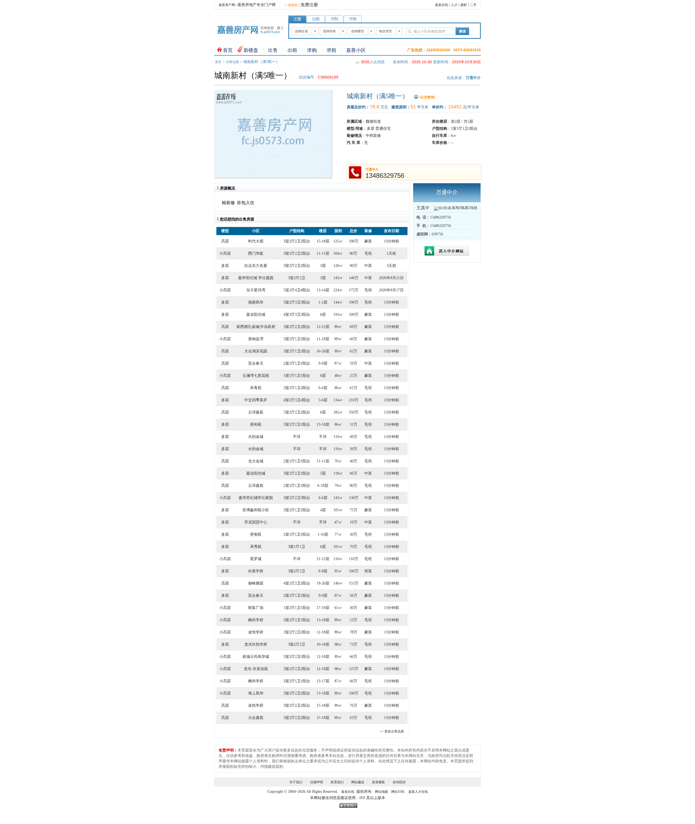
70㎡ (338, 461)
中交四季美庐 (255, 400)
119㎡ (338, 437)
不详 (297, 437)
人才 (454, 5)
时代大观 (255, 241)
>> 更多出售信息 (392, 731)
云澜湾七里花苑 (255, 376)
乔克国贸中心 (255, 522)
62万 (353, 351)
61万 (353, 388)
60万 (353, 339)
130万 (353, 498)
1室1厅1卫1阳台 (296, 376)
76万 (353, 705)
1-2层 (322, 302)
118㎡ (338, 473)
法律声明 (316, 782)
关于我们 (295, 782)
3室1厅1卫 (296, 547)
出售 (273, 50)
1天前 (391, 253)
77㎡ (338, 534)
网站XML (398, 792)
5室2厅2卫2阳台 (296, 412)
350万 (353, 412)
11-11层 (323, 253)
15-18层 (323, 241)
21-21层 (323, 559)
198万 (353, 302)
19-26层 (323, 583)
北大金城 (255, 461)
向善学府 (255, 571)
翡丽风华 (255, 302)
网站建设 (357, 782)
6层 (323, 314)
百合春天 (255, 363)
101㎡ (338, 547)
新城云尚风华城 (255, 657)
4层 (323, 510)
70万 (353, 547)
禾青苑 (255, 388)
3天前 (391, 266)
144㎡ (338, 302)
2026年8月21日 (391, 278)
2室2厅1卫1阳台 (296, 363)
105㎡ (338, 510)
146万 (353, 278)
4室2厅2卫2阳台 (296, 583)
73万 (353, 644)
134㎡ (338, 400)
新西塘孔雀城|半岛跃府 (255, 327)
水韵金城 (255, 437)
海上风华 (255, 693)
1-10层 (322, 534)
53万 (353, 620)
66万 (353, 473)
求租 (331, 50)
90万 (353, 266)
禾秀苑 (255, 547)
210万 (353, 400)
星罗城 (255, 559)
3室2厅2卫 (296, 278)
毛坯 (368, 253)
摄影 (463, 5)
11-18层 (323, 339)
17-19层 (323, 608)
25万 (353, 376)
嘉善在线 (441, 5)
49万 (353, 437)
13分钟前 (391, 241)
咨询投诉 (399, 782)
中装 (368, 266)
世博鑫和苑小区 (255, 510)
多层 (225, 266)
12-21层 (323, 327)
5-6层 (322, 400)
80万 (353, 253)
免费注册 (309, 4)
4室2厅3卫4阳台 (296, 400)
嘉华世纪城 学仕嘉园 (255, 278)
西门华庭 (255, 253)
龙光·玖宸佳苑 (256, 669)
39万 (353, 449)
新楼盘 (251, 50)
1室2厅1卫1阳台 (296, 608)
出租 (292, 50)
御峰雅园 (255, 583)
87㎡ (338, 363)
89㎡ (338, 327)
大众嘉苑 (255, 718)
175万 (353, 290)
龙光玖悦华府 (255, 644)
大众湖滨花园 (255, 351)
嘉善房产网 (227, 5)
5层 (323, 473)
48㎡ (338, 376)
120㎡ (338, 266)
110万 (353, 559)
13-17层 (323, 681)
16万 (353, 522)
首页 (228, 50)
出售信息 (232, 62)
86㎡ (338, 388)
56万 (353, 595)
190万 (353, 241)
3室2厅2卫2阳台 (296, 241)
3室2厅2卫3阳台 (296, 498)
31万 (353, 424)
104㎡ (338, 253)
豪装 (368, 241)
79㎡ (338, 486)
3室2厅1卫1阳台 (296, 510)
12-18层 (323, 632)
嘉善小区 (356, 50)
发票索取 (378, 782)
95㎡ (338, 571)
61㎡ (338, 608)
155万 (353, 583)
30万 (353, 534)
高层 (225, 241)
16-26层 (323, 351)
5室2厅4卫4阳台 (296, 290)
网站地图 (381, 792)
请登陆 (291, 5)
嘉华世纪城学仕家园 (256, 498)
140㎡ (338, 583)
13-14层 (323, 290)
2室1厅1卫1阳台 (296, 461)
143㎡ (338, 278)
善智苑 (255, 534)
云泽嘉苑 (255, 412)
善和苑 (255, 424)
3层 (323, 266)
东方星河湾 (255, 290)
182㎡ (338, 412)
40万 (353, 461)
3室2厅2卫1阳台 (296, 424)
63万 (353, 718)
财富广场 (255, 608)
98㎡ (338, 644)
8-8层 (322, 571)
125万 (353, 669)
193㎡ (338, 314)
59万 (353, 363)
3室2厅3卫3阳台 (296, 302)
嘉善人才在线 (418, 792)
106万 (353, 571)
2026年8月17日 (391, 290)
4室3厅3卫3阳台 (296, 314)
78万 (353, 632)
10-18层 (323, 644)
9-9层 (322, 363)
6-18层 (322, 486)
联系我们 (337, 782)
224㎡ (338, 290)
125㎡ (338, 241)
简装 (368, 571)
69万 (353, 327)
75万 (353, 510)
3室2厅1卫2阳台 (296, 339)
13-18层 (323, 424)
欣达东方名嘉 (255, 266)
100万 (353, 314)
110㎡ (338, 559)
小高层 (225, 253)
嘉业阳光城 (255, 314)
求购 (312, 50)
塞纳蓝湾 (255, 339)
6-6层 (322, 388)
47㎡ (338, 522)
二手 (473, 5)
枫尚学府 (255, 620)
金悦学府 (255, 632)
